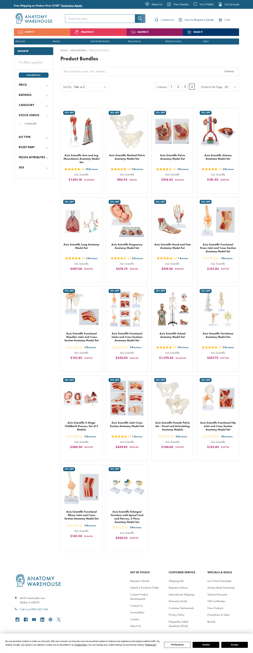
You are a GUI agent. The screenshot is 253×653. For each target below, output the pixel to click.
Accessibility (137, 612)
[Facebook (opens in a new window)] (25, 619)
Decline (206, 645)
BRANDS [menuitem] (56, 41)
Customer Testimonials (181, 608)
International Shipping (181, 594)
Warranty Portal (178, 601)
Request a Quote (139, 581)
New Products (215, 608)
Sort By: (67, 87)
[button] (34, 85)
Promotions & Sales (218, 614)
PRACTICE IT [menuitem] (87, 32)
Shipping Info (176, 581)
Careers (134, 619)
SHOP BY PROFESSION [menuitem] (100, 41)
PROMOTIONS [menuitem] (134, 41)
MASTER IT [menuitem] (142, 32)
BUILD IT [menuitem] (198, 32)
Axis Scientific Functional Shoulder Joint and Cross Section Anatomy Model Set (81, 337)
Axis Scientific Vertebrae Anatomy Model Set (218, 335)
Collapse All (34, 75)
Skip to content (11, 4)
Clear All (229, 71)
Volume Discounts (217, 594)
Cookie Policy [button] (81, 645)
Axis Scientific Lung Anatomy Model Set (81, 246)
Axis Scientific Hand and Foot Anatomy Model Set (172, 246)
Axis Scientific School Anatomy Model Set (172, 335)
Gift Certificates (216, 601)
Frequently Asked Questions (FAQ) (178, 624)
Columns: (161, 87)
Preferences (177, 645)
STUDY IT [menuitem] (29, 32)
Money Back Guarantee (221, 587)
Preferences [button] (150, 645)
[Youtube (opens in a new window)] (34, 619)
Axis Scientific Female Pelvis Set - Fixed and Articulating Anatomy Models (172, 426)
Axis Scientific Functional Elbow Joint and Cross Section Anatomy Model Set (81, 515)
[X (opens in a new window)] (58, 619)
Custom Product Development (139, 597)
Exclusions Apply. (72, 5)
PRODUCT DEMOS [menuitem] (173, 41)
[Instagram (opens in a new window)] (17, 619)
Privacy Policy (177, 614)
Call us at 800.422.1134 (34, 609)
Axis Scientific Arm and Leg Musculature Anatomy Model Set (81, 159)
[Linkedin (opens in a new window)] (42, 619)
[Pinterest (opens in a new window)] (50, 619)
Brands (211, 621)
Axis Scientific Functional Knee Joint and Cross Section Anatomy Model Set (218, 248)
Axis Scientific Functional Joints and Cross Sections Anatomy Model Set (127, 337)
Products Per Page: (212, 87)
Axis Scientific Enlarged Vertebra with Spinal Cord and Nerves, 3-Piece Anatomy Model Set (126, 517)
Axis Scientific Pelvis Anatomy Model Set (172, 157)
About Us (135, 626)
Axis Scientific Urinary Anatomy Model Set (218, 157)
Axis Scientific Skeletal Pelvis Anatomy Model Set (127, 157)
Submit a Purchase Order (144, 587)
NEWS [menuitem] (206, 41)
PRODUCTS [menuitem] (20, 41)
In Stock (30, 123)
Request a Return (178, 587)
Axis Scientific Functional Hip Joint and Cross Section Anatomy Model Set (218, 426)
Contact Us (136, 605)
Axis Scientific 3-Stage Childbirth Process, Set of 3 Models (81, 426)
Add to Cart (83, 187)
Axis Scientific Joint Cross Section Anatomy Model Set (127, 424)
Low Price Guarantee (219, 581)
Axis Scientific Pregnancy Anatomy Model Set (127, 246)
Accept (234, 645)
